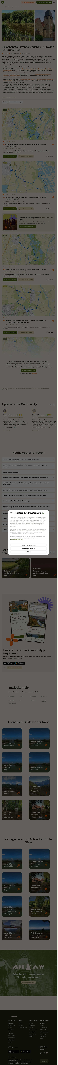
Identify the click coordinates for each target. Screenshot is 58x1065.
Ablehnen (28, 552)
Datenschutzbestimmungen (16, 539)
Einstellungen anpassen (28, 548)
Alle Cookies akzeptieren (28, 545)
